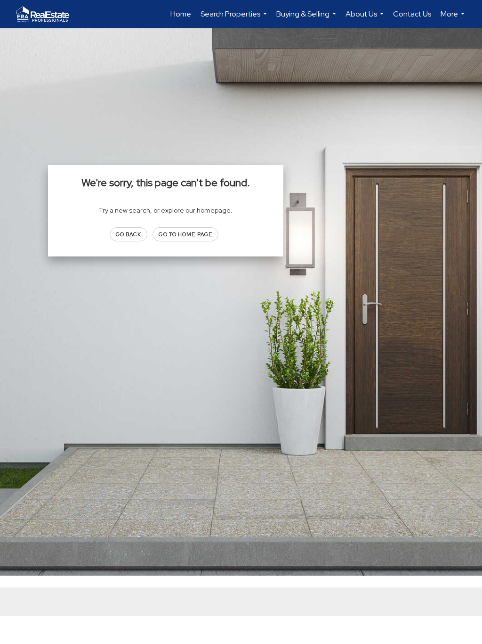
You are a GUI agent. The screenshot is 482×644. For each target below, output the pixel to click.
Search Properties (235, 18)
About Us (365, 18)
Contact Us (412, 14)
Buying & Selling (307, 18)
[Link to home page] (47, 14)
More (454, 18)
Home (180, 14)
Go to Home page (185, 234)
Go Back (129, 234)
